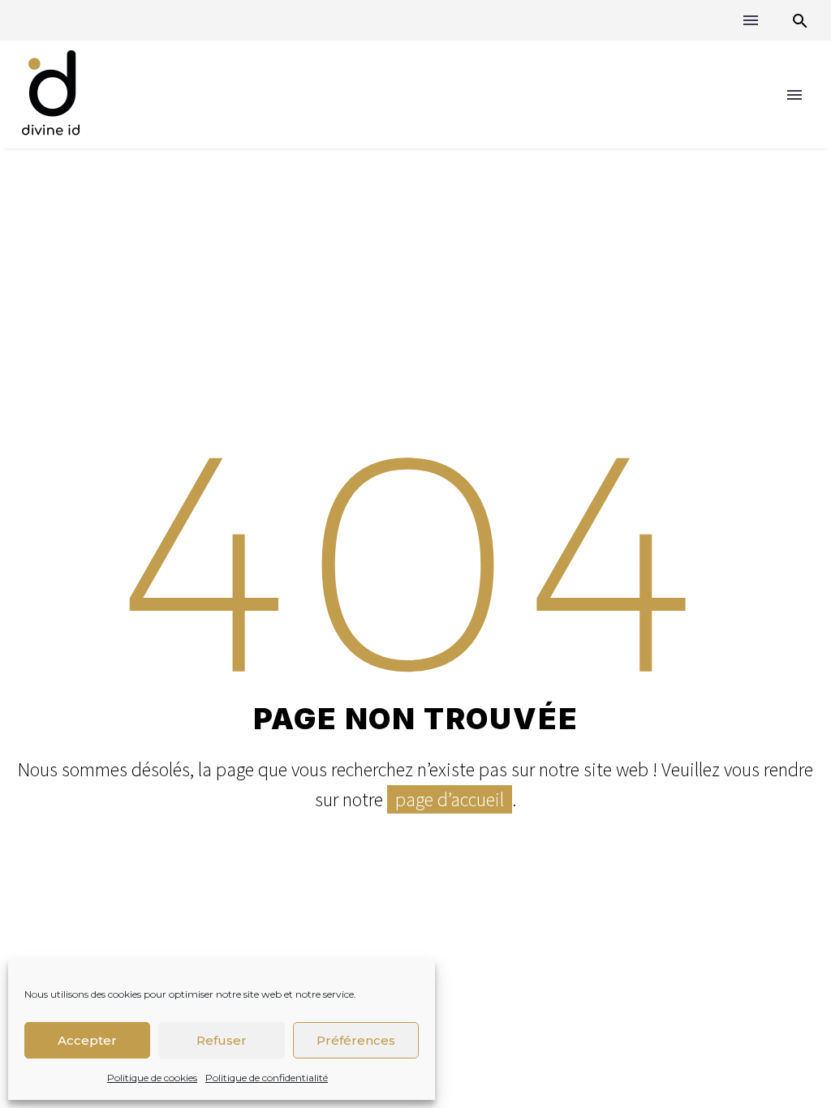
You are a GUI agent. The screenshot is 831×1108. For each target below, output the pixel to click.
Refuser (221, 1040)
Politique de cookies (152, 1077)
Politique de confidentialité (266, 1077)
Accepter (87, 1040)
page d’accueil (449, 799)
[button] (800, 21)
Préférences (355, 1040)
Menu (750, 20)
